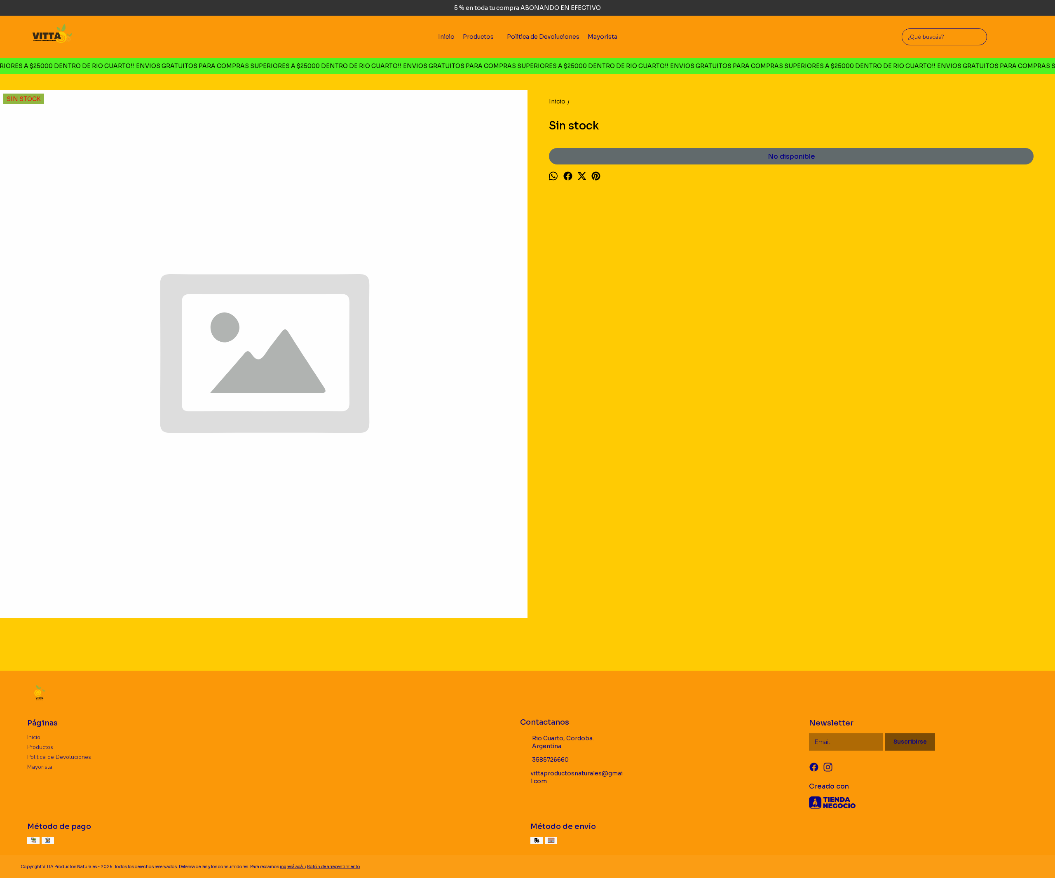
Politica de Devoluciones (543, 36)
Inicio (446, 36)
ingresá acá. (292, 866)
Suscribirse (910, 741)
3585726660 (550, 759)
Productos (478, 36)
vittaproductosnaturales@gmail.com (577, 777)
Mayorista (602, 36)
